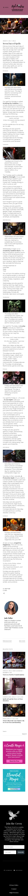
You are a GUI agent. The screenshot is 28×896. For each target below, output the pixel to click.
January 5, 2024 (7, 40)
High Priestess (14, 893)
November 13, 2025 (7, 672)
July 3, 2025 (15, 718)
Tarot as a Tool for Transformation (13, 675)
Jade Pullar (7, 588)
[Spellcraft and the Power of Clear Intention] (14, 686)
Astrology (5, 670)
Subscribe (21, 852)
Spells (14, 40)
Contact (14, 889)
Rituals (5, 718)
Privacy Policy (14, 885)
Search (4, 731)
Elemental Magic (7, 696)
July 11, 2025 (20, 696)
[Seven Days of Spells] (14, 608)
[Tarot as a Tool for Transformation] (14, 660)
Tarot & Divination (17, 670)
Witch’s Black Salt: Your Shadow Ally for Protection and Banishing (13, 721)
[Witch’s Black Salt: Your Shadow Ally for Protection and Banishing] (14, 710)
